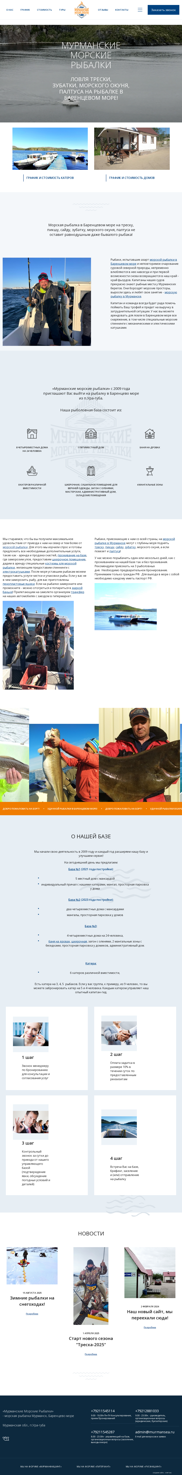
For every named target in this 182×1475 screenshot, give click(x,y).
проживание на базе (72, 555)
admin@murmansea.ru (155, 1432)
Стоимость (44, 10)
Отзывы (103, 10)
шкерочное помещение (68, 559)
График (25, 10)
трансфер (77, 592)
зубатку (130, 547)
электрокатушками (16, 572)
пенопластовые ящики (19, 584)
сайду (120, 547)
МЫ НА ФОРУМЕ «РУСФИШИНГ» (144, 1466)
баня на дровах (59, 941)
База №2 (74, 900)
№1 (74, 869)
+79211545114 (102, 1411)
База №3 (91, 926)
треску (99, 547)
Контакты (121, 10)
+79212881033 (147, 1411)
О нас (9, 10)
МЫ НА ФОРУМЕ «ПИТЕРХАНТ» (94, 1466)
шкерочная (79, 941)
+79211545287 (102, 1432)
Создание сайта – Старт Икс (162, 1473)
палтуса (114, 551)
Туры (62, 10)
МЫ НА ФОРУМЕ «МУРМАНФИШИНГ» (40, 1466)
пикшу (109, 547)
